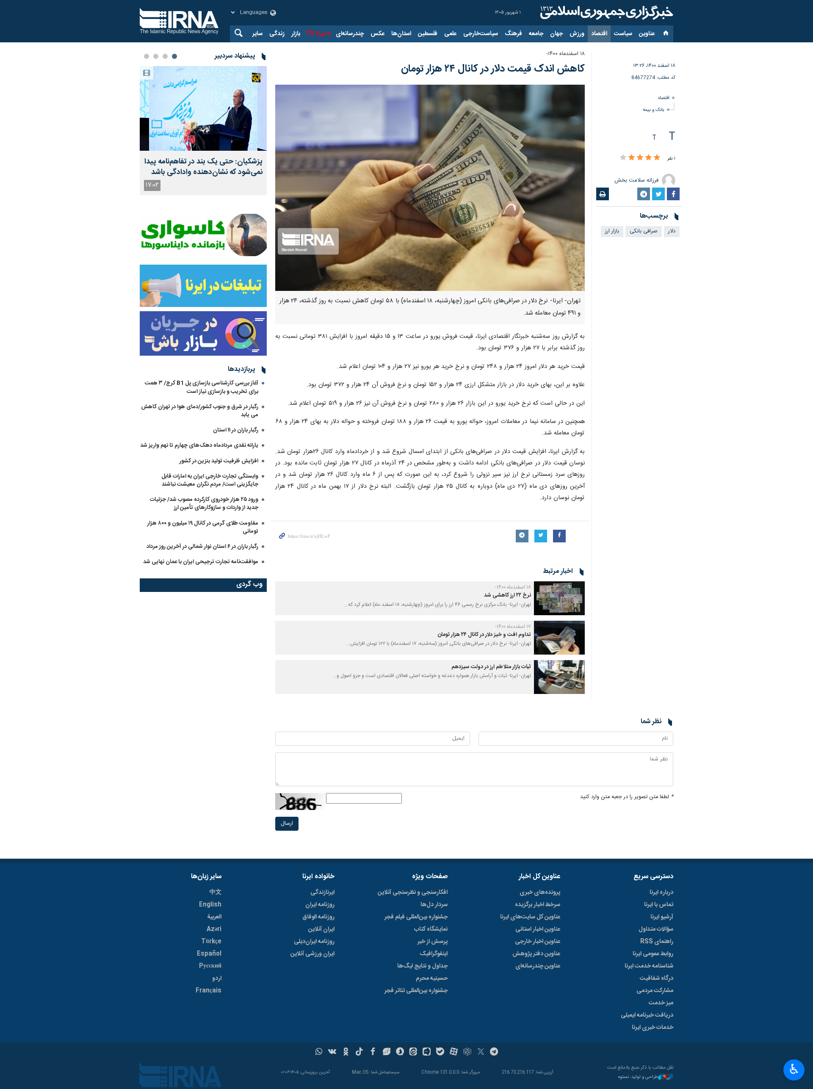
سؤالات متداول (656, 929)
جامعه (536, 34)
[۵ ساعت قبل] (203, 108)
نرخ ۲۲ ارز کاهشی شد (507, 595)
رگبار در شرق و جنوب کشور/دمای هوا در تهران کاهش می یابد (199, 411)
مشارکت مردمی (654, 991)
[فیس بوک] (373, 1052)
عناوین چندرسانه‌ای (537, 966)
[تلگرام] (494, 1052)
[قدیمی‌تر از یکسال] (559, 598)
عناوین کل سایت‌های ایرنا (530, 917)
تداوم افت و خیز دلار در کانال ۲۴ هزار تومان (483, 634)
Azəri (214, 929)
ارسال (287, 823)
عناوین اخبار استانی (537, 929)
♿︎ (794, 1069)
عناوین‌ (647, 34)
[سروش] (400, 1052)
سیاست (623, 34)
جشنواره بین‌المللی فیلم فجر (416, 917)
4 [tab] (146, 56)
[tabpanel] (203, 130)
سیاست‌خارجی (480, 34)
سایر (257, 34)
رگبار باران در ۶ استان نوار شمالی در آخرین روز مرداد (202, 546)
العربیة (214, 917)
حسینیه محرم (432, 978)
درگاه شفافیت (656, 978)
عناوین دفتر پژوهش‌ (536, 954)
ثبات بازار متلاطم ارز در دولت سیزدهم (491, 667)
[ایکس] (481, 1052)
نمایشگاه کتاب (431, 929)
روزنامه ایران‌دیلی (314, 942)
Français (208, 991)
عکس (377, 34)
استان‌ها (401, 34)
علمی (450, 34)
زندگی (277, 34)
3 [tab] (155, 56)
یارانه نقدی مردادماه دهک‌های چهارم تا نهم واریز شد (199, 445)
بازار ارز (612, 231)
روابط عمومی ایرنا (653, 954)
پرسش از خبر (433, 942)
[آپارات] (453, 1052)
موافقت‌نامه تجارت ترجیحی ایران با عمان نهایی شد (200, 562)
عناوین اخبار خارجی (537, 942)
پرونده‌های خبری (540, 892)
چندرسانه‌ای (350, 34)
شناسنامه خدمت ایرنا (649, 966)
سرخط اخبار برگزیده (537, 905)
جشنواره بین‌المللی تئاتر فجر (416, 991)
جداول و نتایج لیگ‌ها (422, 966)
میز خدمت (661, 1003)
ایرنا (605, 12)
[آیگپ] (426, 1052)
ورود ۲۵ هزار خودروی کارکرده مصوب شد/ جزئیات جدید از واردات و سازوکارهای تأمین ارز (204, 503)
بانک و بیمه (653, 110)
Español (209, 954)
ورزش (577, 34)
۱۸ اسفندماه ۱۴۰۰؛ (565, 54)
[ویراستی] (386, 1052)
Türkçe (211, 942)
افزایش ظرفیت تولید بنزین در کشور (219, 461)
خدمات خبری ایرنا (652, 1028)
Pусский (210, 966)
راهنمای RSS (656, 942)
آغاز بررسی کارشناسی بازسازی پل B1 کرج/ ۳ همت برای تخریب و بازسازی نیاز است (201, 387)
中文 (215, 892)
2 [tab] (165, 56)
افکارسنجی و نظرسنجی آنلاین (413, 892)
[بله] (440, 1052)
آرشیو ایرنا (661, 917)
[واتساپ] (319, 1052)
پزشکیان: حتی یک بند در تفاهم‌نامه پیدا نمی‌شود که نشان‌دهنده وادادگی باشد (203, 167)
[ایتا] (413, 1052)
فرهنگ (513, 34)
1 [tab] (174, 56)
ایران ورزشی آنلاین (312, 954)
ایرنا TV (315, 34)
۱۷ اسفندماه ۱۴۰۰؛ (513, 626)
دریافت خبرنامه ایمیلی (647, 1015)
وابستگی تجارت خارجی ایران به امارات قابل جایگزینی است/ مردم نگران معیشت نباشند (209, 480)
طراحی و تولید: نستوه (638, 1077)
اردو (216, 978)
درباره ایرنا (661, 892)
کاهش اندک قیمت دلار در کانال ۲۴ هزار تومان (493, 69)
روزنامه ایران (320, 905)
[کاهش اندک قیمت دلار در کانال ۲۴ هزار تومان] (430, 188)
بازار (295, 34)
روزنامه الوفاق (318, 917)
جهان (556, 34)
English (210, 905)
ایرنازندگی (322, 892)
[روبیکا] (467, 1052)
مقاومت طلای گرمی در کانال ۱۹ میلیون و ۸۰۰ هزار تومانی (202, 527)
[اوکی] (345, 1052)
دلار (671, 231)
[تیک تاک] (359, 1052)
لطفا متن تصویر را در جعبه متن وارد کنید (626, 797)
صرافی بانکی (644, 231)
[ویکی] (332, 1052)
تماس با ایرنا (658, 905)
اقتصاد (599, 34)
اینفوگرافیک (434, 954)
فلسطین (427, 34)
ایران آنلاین (321, 929)
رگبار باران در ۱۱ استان (235, 430)
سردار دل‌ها (434, 905)
